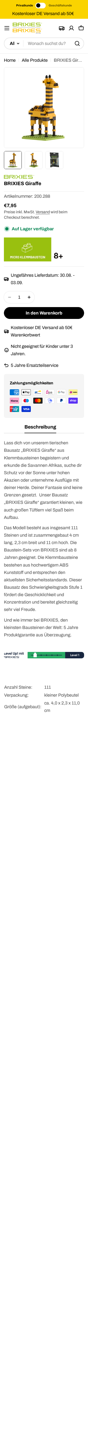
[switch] (40, 5)
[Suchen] (77, 43)
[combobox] (44, 43)
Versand (43, 212)
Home (10, 60)
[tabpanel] (44, 582)
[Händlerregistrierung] (62, 28)
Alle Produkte (35, 60)
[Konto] (71, 28)
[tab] (40, 428)
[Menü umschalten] (7, 28)
